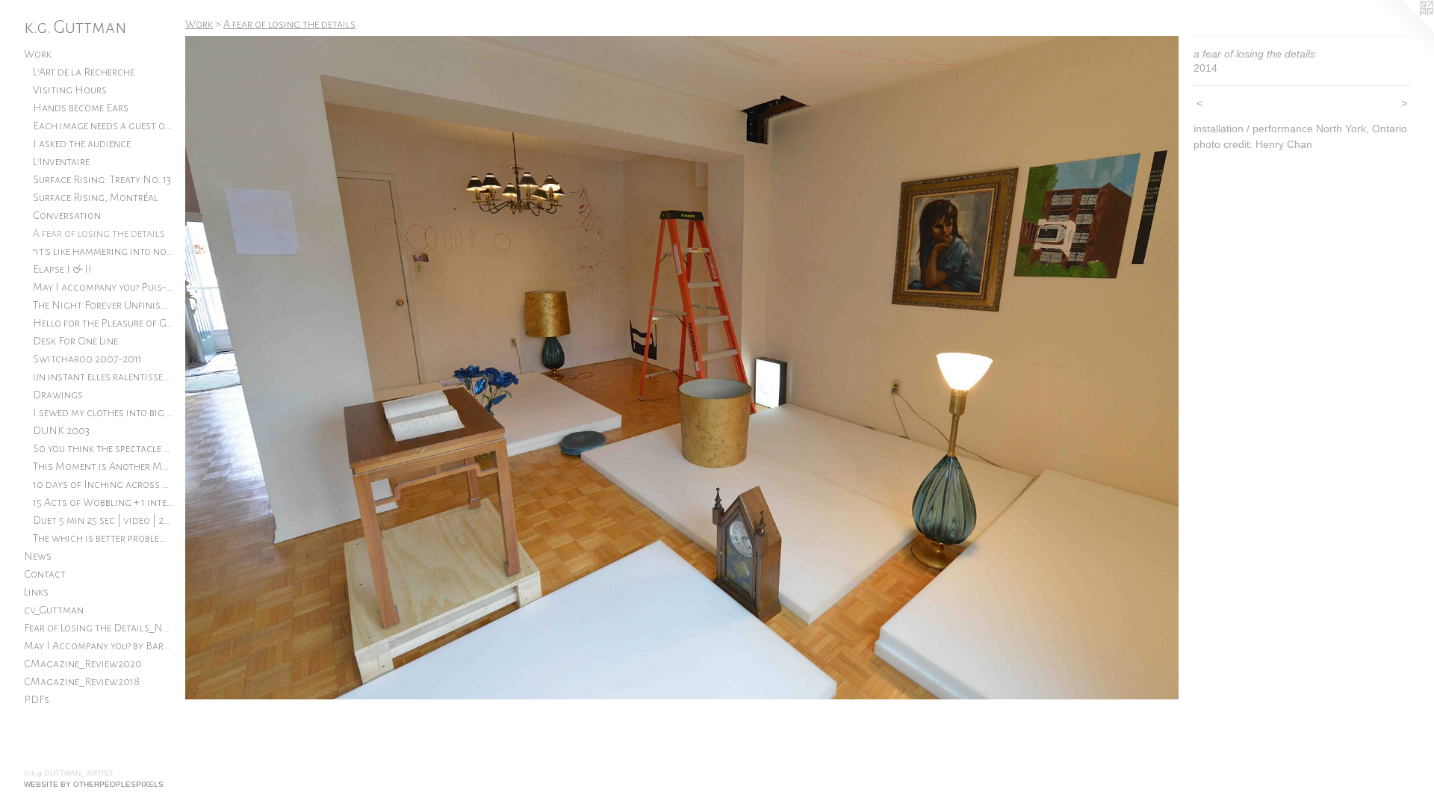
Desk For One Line (75, 341)
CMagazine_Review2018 (82, 681)
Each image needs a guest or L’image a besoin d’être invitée (103, 126)
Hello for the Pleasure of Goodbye (103, 323)
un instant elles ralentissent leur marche (103, 377)
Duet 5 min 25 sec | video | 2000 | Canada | (103, 520)
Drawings (58, 395)
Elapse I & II (62, 269)
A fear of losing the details (99, 233)
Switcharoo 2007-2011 (87, 359)
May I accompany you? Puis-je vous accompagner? (103, 287)
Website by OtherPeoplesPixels (94, 784)
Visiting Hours (70, 90)
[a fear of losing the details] (682, 367)
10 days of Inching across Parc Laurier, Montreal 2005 (103, 484)
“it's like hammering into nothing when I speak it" (103, 251)
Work (38, 54)
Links (36, 592)
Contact (45, 574)
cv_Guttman (54, 610)
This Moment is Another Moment (103, 466)
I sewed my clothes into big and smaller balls (103, 412)
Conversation (67, 215)
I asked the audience (82, 143)
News (38, 556)
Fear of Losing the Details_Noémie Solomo (98, 628)
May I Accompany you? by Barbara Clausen (98, 646)
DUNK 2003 (61, 430)
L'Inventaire (61, 161)
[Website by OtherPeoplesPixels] (1404, 30)
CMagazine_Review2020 (83, 664)
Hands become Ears (80, 108)
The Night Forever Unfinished (103, 305)
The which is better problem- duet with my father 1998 (103, 538)
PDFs (36, 699)
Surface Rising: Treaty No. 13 (102, 179)
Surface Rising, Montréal (95, 197)
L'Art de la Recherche (83, 72)
